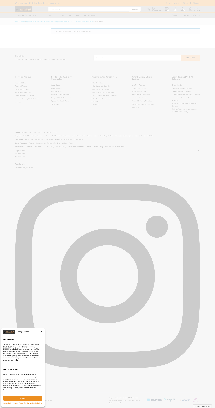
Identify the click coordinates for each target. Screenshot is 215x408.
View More (19, 102)
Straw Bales (55, 85)
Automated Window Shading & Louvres (186, 94)
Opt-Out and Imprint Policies (33, 403)
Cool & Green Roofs (139, 88)
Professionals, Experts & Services (48, 143)
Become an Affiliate (147, 136)
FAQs (55, 132)
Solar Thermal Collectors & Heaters (104, 96)
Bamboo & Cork (56, 91)
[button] (41, 332)
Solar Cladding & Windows (100, 89)
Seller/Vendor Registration (32, 136)
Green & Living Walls (139, 91)
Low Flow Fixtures (138, 85)
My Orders (49, 139)
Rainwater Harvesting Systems (143, 104)
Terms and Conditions (76, 147)
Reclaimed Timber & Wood (24, 96)
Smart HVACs (177, 85)
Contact (24, 132)
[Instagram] (107, 381)
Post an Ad (68, 139)
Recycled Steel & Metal (23, 92)
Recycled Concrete (22, 89)
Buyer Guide (78, 139)
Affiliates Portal (67, 143)
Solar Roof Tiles (97, 83)
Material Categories (26, 15)
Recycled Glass (20, 83)
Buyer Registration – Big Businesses (85, 136)
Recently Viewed (90, 15)
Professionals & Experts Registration (57, 136)
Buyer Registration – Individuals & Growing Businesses (119, 136)
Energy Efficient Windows (141, 94)
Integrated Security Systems (182, 88)
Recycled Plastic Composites (61, 98)
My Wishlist (39, 139)
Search (135, 9)
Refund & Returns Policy (94, 147)
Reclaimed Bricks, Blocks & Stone (27, 99)
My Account (29, 139)
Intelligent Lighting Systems (181, 91)
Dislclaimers (38, 147)
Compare (58, 139)
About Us (32, 132)
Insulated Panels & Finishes (141, 98)
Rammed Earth (56, 88)
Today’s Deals (74, 15)
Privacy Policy (18, 403)
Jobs (49, 132)
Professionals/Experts (191, 15)
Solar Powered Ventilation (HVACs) (103, 92)
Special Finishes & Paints (60, 101)
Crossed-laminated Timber (60, 94)
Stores (197, 3)
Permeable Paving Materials (142, 101)
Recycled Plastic (21, 86)
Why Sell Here (173, 3)
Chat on (154, 8)
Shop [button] (50, 15)
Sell (186, 3)
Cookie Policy (7, 403)
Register (197, 10)
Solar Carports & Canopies (100, 86)
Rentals (175, 15)
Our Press (41, 132)
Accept (23, 398)
